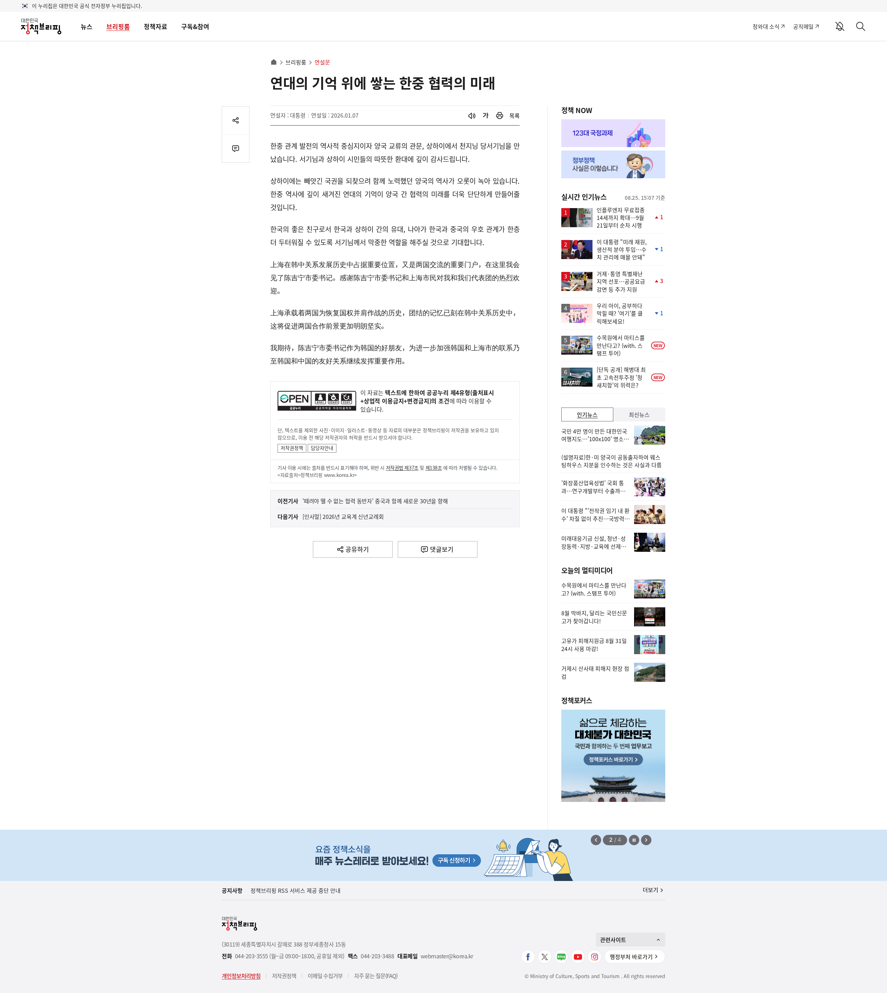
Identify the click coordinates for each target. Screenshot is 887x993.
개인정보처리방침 (241, 975)
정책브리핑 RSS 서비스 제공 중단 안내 (296, 890)
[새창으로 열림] (499, 115)
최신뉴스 (639, 414)
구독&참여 (195, 26)
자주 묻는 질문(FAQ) (375, 975)
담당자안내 (322, 447)
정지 (634, 840)
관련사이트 (613, 939)
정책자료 (155, 26)
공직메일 (803, 26)
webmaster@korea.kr (447, 956)
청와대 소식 (766, 26)
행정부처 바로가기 (631, 956)
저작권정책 (292, 447)
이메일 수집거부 (325, 975)
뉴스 (87, 26)
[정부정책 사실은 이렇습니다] (613, 164)
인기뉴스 (587, 414)
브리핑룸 (118, 26)
